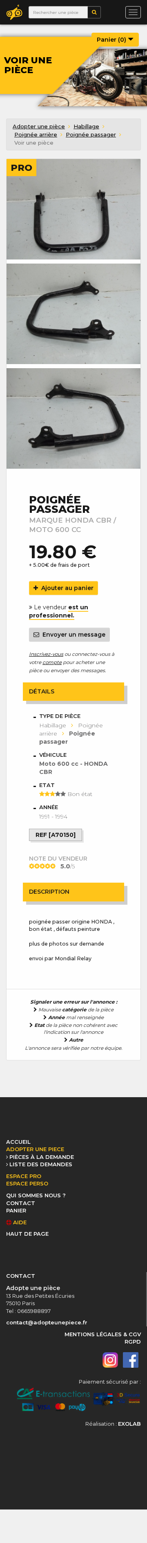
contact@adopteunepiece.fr (46, 1322)
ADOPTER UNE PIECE (35, 1149)
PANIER (16, 1210)
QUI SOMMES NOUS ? (36, 1195)
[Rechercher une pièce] (94, 12)
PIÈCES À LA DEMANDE (41, 1157)
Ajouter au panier (66, 588)
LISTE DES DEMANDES (40, 1164)
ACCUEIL (18, 1141)
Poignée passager (91, 134)
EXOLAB (129, 1423)
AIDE (19, 1222)
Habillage (86, 126)
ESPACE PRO (23, 1176)
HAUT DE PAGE (27, 1233)
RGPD (133, 1341)
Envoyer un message (72, 634)
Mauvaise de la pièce (75, 1009)
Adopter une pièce (39, 126)
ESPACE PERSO (27, 1183)
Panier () (112, 39)
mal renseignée (76, 1017)
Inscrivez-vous (46, 654)
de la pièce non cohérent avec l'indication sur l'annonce (76, 1028)
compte (52, 662)
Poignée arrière (35, 134)
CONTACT (20, 1203)
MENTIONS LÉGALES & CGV (103, 1334)
